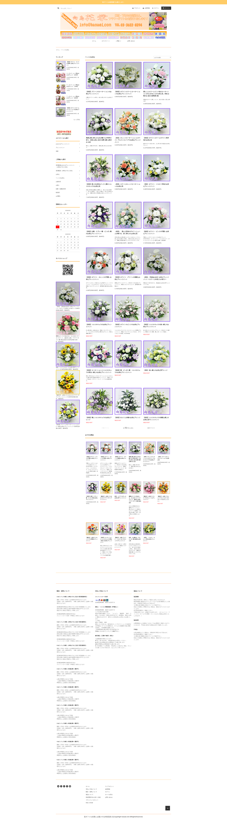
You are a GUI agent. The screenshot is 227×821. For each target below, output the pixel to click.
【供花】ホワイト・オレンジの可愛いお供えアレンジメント (99, 278)
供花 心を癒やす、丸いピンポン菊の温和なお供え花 (135, 539)
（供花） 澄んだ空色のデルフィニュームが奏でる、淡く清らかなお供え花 (127, 232)
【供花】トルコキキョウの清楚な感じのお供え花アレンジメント (156, 418)
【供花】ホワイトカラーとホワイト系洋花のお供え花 (156, 139)
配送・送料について (91, 791)
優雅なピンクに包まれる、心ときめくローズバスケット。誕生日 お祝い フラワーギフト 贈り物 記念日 (135, 499)
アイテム (167, 8)
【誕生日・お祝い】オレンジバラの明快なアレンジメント (92, 539)
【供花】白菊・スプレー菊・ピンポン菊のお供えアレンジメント (99, 232)
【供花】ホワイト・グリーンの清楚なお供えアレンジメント (127, 278)
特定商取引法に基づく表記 (93, 797)
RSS (87, 802)
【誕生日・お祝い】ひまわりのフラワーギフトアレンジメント (106, 498)
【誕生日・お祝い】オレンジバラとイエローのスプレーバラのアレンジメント (163, 499)
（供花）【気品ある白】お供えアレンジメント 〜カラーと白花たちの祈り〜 (156, 278)
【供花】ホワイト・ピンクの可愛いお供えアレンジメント (73, 63)
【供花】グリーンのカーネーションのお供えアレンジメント (99, 92)
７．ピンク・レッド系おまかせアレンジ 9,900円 (73, 97)
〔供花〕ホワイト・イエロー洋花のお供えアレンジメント (156, 185)
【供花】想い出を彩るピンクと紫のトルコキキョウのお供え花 (99, 185)
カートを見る (109, 794)
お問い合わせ (131, 41)
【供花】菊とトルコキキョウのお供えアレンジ (99, 418)
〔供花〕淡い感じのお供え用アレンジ (155, 370)
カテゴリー (105, 41)
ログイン (156, 8)
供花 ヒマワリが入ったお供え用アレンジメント (120, 497)
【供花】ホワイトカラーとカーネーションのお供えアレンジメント (73, 109)
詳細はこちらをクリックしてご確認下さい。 (107, 631)
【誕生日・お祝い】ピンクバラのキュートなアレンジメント (149, 498)
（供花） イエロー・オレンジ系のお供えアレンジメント (149, 539)
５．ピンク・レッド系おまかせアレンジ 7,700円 (73, 85)
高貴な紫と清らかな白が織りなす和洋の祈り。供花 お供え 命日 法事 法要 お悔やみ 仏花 (99, 140)
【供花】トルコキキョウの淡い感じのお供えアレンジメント (156, 325)
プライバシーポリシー (92, 800)
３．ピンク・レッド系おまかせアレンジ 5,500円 (73, 74)
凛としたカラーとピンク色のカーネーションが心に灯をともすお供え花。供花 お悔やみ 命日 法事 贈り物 (156, 94)
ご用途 (117, 41)
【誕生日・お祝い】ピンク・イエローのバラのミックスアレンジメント (120, 539)
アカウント (137, 8)
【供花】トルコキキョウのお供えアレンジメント (99, 325)
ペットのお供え (65, 50)
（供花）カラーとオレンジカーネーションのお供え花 (127, 185)
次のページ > (151, 428)
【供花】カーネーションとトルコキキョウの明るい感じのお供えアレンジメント (99, 371)
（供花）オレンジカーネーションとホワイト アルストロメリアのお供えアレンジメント (128, 140)
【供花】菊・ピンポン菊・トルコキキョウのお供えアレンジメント (127, 371)
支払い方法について (91, 789)
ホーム (94, 41)
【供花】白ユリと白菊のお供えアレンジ (127, 417)
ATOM (91, 802)
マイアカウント (109, 786)
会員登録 (147, 8)
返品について (89, 794)
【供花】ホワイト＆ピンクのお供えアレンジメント (127, 325)
